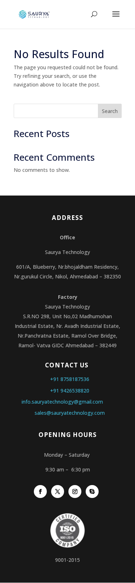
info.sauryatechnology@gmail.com (62, 401)
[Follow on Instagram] (74, 491)
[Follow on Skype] (92, 491)
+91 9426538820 (69, 390)
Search (110, 111)
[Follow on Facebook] (40, 491)
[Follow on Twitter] (57, 491)
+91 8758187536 (69, 379)
